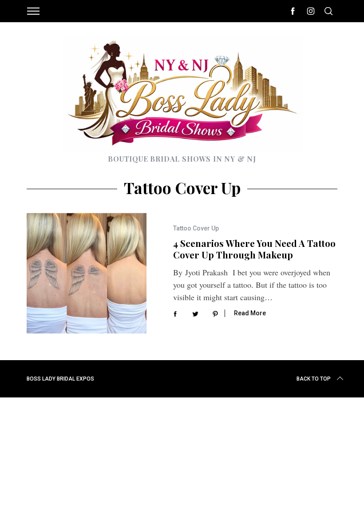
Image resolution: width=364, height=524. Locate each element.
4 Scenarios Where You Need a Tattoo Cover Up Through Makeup (254, 249)
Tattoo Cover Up (196, 228)
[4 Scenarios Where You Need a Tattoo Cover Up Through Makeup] (86, 273)
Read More (250, 313)
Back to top (314, 379)
